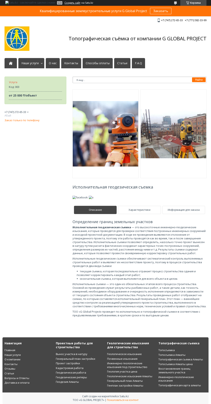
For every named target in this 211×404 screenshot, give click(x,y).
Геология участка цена (122, 371)
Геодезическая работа (71, 372)
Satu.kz (124, 396)
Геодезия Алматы (67, 382)
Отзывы (10, 368)
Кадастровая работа (69, 368)
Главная (10, 350)
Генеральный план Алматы (125, 381)
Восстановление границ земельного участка (174, 370)
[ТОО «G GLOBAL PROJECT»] (17, 38)
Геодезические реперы (71, 377)
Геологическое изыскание (124, 354)
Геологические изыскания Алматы (129, 376)
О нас (53, 63)
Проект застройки (68, 363)
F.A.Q (138, 63)
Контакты (71, 63)
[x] (91, 197)
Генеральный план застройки (75, 359)
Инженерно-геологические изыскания (176, 379)
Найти (199, 79)
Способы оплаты (98, 63)
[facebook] (80, 197)
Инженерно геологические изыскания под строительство (127, 365)
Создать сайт (72, 2)
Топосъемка (166, 350)
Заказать (160, 11)
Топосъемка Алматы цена (175, 364)
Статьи (122, 63)
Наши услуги (30, 63)
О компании (12, 359)
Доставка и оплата (17, 382)
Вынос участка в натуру (71, 354)
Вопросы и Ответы (17, 378)
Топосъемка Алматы (171, 355)
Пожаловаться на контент (122, 400)
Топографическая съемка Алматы (180, 359)
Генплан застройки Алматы (125, 385)
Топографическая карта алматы (179, 385)
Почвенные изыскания (122, 359)
